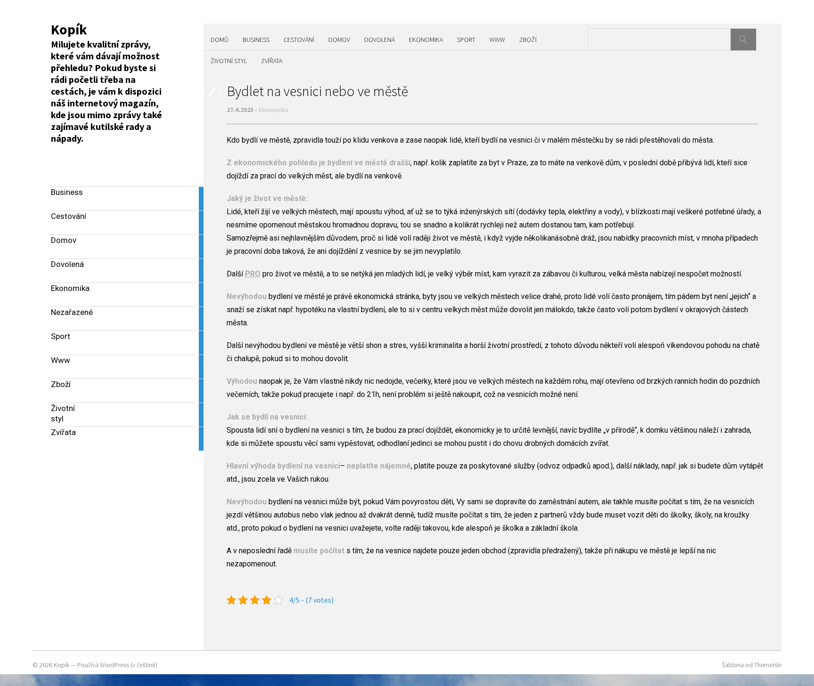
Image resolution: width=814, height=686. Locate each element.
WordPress (114, 665)
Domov (339, 39)
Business (256, 39)
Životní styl (229, 60)
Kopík (69, 29)
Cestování (299, 39)
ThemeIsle (767, 665)
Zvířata (271, 60)
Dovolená (379, 39)
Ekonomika (426, 39)
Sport (466, 39)
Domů (219, 39)
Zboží (528, 39)
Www (497, 39)
